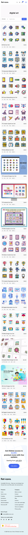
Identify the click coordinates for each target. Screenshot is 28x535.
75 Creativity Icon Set (7, 438)
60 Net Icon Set (6, 45)
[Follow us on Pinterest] (1, 519)
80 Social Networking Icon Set (9, 97)
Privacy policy (18, 509)
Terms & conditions (19, 506)
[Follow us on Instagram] (3, 519)
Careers (16, 500)
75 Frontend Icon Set (7, 202)
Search (24, 19)
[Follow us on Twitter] (8, 519)
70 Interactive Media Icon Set (9, 71)
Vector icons (3, 494)
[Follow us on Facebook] (6, 519)
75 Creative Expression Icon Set (10, 281)
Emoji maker (4, 500)
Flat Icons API (4, 504)
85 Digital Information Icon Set (9, 307)
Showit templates (5, 502)
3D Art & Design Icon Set (8, 386)
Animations (3, 498)
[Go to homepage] (5, 2)
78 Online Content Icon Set (8, 255)
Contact (16, 494)
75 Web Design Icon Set (8, 333)
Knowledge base (18, 496)
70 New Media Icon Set (8, 150)
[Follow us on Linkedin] (11, 519)
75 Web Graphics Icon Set (8, 228)
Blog (16, 498)
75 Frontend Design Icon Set (9, 176)
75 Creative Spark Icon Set (8, 123)
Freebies (3, 496)
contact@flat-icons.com (8, 514)
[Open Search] (17, 2)
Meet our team (18, 492)
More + (13, 73)
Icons (2, 492)
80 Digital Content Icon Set (8, 412)
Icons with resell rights (20, 502)
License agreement (19, 504)
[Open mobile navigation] (26, 2)
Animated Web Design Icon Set (10, 360)
